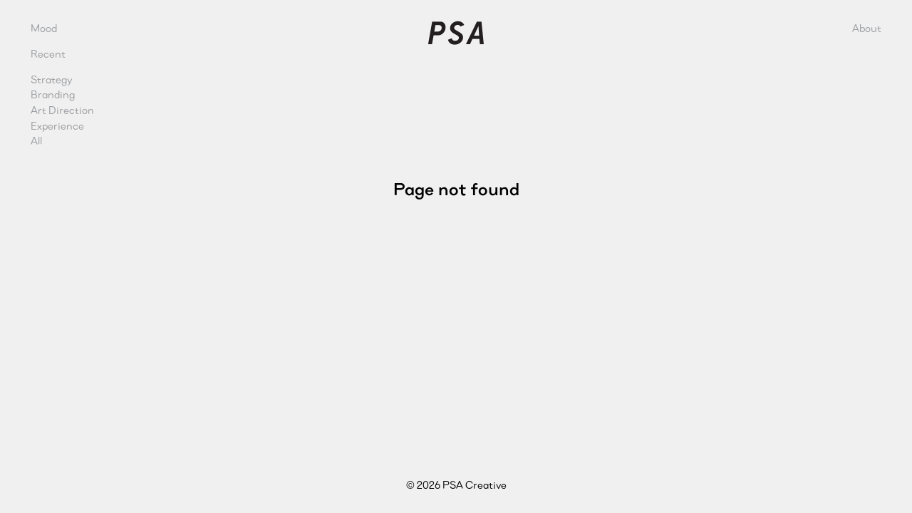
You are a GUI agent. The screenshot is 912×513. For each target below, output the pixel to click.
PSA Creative (456, 33)
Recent (48, 54)
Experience (57, 126)
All (36, 141)
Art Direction (62, 110)
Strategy (52, 79)
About (866, 28)
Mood (44, 28)
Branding (53, 94)
